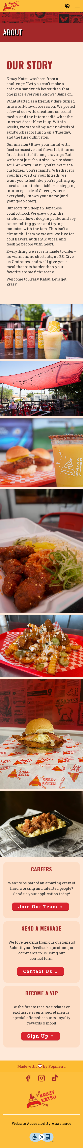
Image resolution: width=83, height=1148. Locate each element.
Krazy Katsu (41, 1099)
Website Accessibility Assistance (41, 1123)
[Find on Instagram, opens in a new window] (41, 1079)
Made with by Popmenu (34, 1066)
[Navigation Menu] (77, 6)
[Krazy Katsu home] (21, 6)
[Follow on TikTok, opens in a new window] (54, 1079)
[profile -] (67, 5)
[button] (41, 331)
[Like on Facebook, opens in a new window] (28, 1079)
